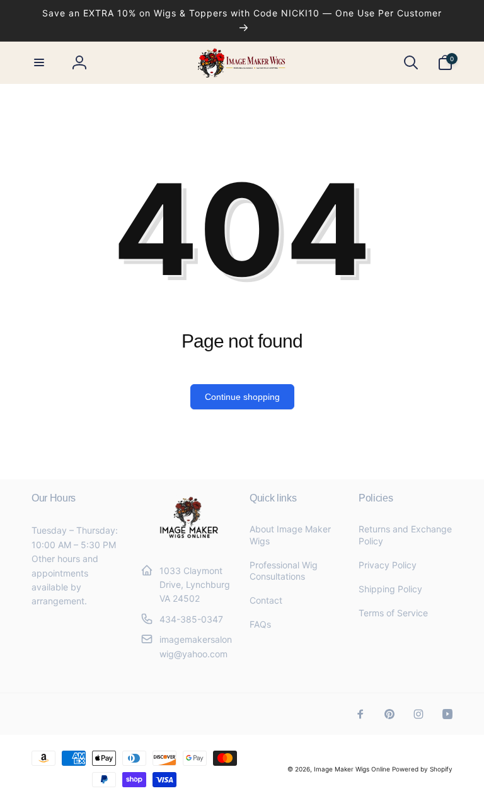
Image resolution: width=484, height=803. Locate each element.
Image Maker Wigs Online (352, 769)
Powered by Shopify (422, 769)
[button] (39, 62)
